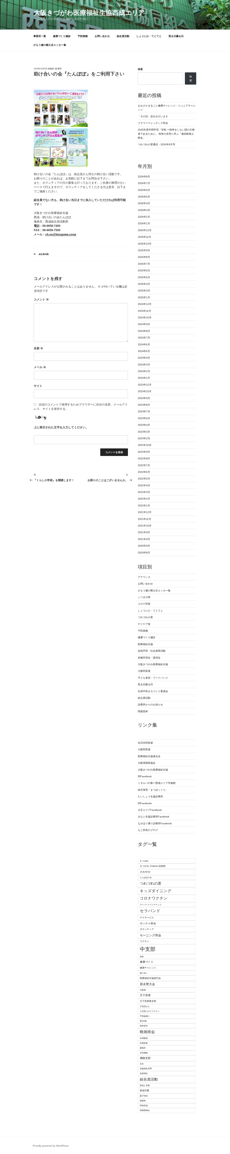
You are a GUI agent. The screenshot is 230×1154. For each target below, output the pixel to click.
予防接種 (83, 36)
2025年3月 (144, 290)
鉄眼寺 (143, 1101)
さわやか (145, 871)
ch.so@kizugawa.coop (60, 234)
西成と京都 (145, 1085)
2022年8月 (144, 458)
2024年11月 (144, 310)
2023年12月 (144, 384)
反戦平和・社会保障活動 (151, 650)
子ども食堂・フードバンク (153, 677)
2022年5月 (144, 478)
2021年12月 (144, 512)
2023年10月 (144, 391)
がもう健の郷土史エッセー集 (49, 44)
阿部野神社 (145, 1110)
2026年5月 (144, 196)
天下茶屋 (145, 995)
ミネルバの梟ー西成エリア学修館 (157, 783)
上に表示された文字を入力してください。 (61, 427)
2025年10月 (144, 243)
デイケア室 (144, 624)
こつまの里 (144, 597)
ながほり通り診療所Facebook (155, 823)
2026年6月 (144, 190)
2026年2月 (144, 216)
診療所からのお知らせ (150, 704)
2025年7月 (144, 263)
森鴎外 (143, 1048)
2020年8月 (144, 552)
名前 (38, 348)
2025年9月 (144, 250)
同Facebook (145, 776)
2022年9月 (144, 451)
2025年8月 (144, 257)
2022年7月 (144, 465)
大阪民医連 (144, 670)
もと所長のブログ (148, 830)
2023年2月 (144, 438)
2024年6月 (144, 344)
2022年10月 (144, 445)
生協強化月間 (146, 1068)
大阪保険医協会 (146, 762)
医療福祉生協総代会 (150, 978)
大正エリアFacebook (150, 809)
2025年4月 (144, 283)
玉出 (142, 1064)
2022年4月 (144, 485)
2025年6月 (144, 270)
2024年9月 (144, 324)
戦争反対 (144, 1026)
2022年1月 (144, 505)
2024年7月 (144, 337)
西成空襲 (144, 1090)
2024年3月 (144, 364)
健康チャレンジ (148, 967)
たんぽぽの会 (146, 877)
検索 (140, 69)
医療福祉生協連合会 (149, 756)
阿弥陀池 (144, 1105)
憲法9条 (143, 1021)
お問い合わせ (102, 36)
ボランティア (147, 929)
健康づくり (146, 961)
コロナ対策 (144, 603)
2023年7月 (144, 411)
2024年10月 (144, 317)
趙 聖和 (58, 69)
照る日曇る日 (176, 36)
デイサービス (147, 917)
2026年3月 (144, 210)
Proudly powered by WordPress (51, 1145)
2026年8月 (144, 176)
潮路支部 (145, 1058)
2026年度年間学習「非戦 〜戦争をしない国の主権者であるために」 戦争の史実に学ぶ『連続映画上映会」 (166, 133)
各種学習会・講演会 (149, 657)
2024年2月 (144, 371)
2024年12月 (144, 304)
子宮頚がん (145, 1006)
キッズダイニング (155, 891)
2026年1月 (144, 223)
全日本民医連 (145, 742)
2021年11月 (144, 519)
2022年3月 (144, 492)
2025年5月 (144, 277)
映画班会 (147, 1032)
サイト (38, 385)
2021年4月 (144, 539)
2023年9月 (144, 398)
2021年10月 (144, 525)
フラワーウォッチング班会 (153, 123)
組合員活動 (123, 36)
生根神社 (144, 1073)
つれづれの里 (145, 617)
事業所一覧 (39, 36)
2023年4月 (144, 424)
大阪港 (143, 990)
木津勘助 (144, 1038)
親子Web (144, 1096)
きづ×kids (144, 861)
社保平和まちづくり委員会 (153, 691)
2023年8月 (144, 404)
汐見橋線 (144, 1053)
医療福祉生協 (145, 644)
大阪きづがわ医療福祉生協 (153, 664)
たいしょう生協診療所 (150, 796)
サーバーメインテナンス (151, 904)
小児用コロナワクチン (150, 1011)
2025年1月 (144, 297)
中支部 (147, 949)
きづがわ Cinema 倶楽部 (152, 866)
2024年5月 (144, 351)
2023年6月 (144, 418)
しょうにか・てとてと (149, 36)
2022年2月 (144, 498)
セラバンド (150, 911)
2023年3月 (144, 431)
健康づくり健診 (62, 36)
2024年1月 (144, 377)
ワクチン (144, 941)
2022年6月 (144, 472)
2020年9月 (144, 545)
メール (40, 367)
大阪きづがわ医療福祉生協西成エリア (89, 12)
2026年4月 (144, 203)
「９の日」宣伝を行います (153, 116)
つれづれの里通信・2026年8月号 (156, 144)
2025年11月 (144, 236)
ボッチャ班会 (148, 923)
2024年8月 (144, 331)
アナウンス (144, 577)
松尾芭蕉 (144, 1043)
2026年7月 (144, 183)
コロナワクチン (153, 898)
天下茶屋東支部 (148, 1001)
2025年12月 (144, 230)
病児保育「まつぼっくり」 (153, 789)
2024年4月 (144, 357)
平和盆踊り (145, 1016)
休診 (142, 956)
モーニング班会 (150, 935)
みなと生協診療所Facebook (153, 816)
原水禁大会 (147, 984)
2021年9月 (144, 532)
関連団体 (143, 711)
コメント (41, 299)
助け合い (144, 973)
